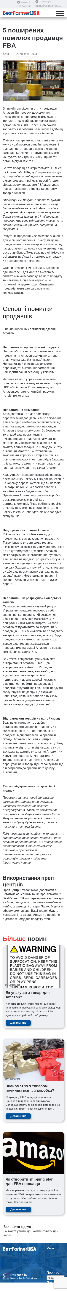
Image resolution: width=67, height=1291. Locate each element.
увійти (21, 1231)
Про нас (53, 1272)
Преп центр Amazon (17, 890)
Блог (6, 53)
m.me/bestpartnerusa (48, 5)
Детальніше (18, 1022)
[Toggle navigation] (62, 14)
